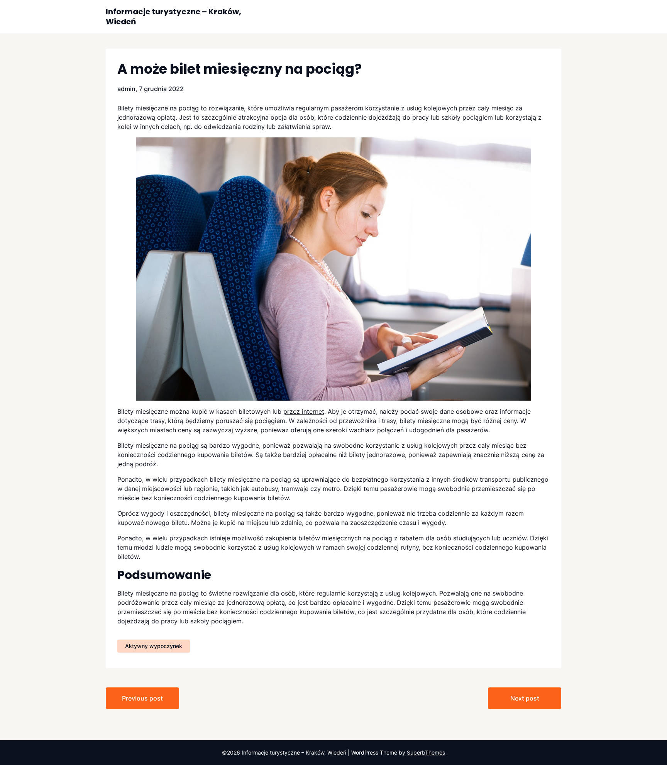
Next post (524, 698)
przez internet (303, 411)
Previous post (142, 698)
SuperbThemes (426, 752)
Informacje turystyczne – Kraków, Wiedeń (173, 17)
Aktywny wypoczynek (153, 646)
